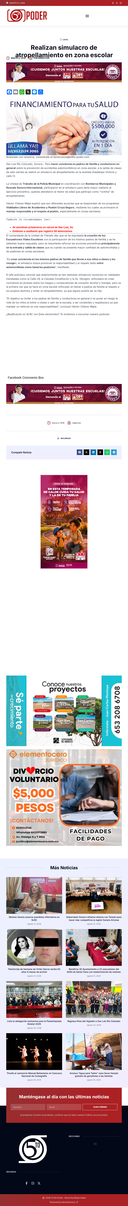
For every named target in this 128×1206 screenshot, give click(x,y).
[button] (87, 16)
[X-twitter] (117, 3)
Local (65, 39)
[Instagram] (121, 3)
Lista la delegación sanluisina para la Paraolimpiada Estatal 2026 (34, 1022)
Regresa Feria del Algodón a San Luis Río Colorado (93, 1021)
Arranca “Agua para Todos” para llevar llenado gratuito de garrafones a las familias (94, 1074)
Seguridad (66, 438)
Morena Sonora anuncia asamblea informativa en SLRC (34, 918)
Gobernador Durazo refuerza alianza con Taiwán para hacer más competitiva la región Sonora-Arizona (93, 918)
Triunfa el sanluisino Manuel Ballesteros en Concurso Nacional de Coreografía (34, 1074)
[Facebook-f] (113, 3)
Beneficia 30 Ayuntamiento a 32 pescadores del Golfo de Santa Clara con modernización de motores (94, 970)
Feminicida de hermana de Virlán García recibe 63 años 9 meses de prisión (34, 970)
